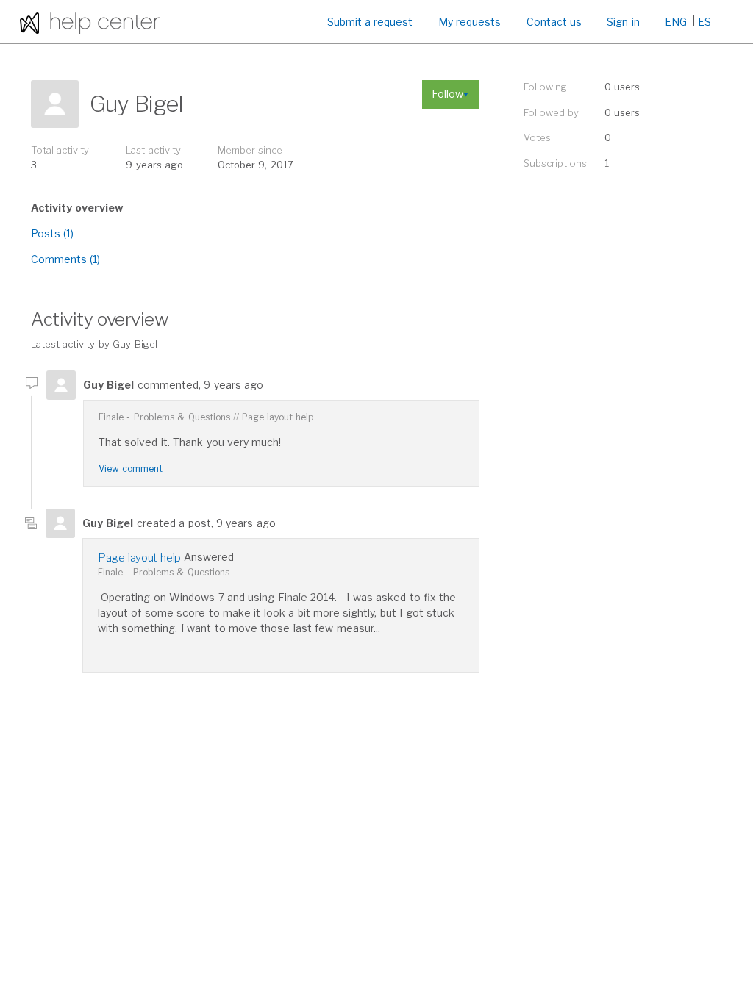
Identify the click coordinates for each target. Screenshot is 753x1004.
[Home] (90, 21)
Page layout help (278, 417)
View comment (131, 468)
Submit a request (370, 21)
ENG (676, 21)
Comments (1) (65, 259)
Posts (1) (52, 233)
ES (704, 21)
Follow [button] (447, 93)
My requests (469, 21)
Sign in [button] (623, 21)
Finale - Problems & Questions (164, 417)
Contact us (554, 21)
